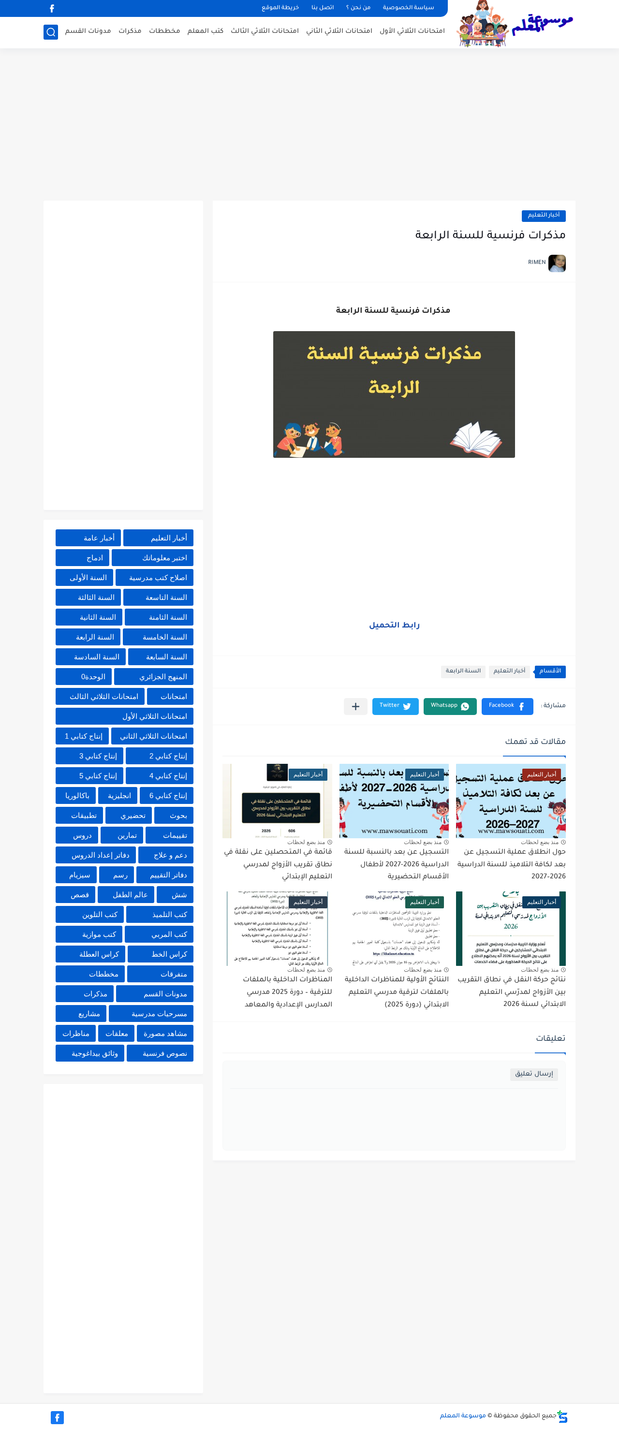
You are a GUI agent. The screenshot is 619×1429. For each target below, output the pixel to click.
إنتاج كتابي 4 (168, 776)
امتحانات (174, 696)
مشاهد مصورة (165, 1033)
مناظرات (75, 1033)
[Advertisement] (309, 125)
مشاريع (89, 1013)
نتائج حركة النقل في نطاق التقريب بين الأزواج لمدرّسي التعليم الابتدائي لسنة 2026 (511, 993)
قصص (80, 894)
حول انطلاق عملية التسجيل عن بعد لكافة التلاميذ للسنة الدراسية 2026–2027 (511, 865)
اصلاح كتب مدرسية (158, 577)
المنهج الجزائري (163, 676)
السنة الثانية (98, 617)
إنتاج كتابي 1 (84, 736)
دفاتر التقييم (168, 875)
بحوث (178, 815)
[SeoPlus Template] (562, 1416)
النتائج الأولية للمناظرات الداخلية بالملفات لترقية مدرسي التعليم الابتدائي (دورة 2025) (397, 993)
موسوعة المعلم (463, 1416)
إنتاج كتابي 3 (98, 756)
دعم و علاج (170, 855)
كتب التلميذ (169, 914)
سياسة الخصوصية (408, 8)
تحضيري (133, 815)
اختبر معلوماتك (164, 558)
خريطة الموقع (280, 8)
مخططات (164, 31)
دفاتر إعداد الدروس (101, 855)
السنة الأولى (88, 577)
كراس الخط (169, 954)
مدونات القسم (88, 31)
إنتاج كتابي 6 (168, 795)
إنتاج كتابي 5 (98, 776)
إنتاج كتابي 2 (168, 756)
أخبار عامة (99, 538)
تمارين (127, 835)
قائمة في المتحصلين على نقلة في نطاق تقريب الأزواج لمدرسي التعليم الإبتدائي (278, 865)
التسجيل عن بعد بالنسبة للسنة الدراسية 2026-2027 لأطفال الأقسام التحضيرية (396, 865)
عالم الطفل (130, 894)
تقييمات (175, 835)
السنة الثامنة (168, 617)
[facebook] (52, 8)
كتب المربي (169, 934)
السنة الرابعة (463, 672)
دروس (82, 835)
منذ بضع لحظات (540, 842)
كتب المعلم (205, 31)
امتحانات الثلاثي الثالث (265, 31)
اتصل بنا (322, 8)
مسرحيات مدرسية (159, 1013)
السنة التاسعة (166, 597)
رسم (120, 875)
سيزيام (79, 875)
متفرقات (174, 974)
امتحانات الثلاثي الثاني (339, 31)
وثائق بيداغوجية (95, 1053)
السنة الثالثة (96, 597)
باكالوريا (77, 795)
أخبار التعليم (544, 216)
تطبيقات (84, 815)
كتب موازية (99, 934)
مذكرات (130, 31)
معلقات (116, 1033)
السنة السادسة (96, 657)
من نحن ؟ (358, 8)
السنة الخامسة (165, 637)
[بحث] (51, 32)
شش (179, 894)
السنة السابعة (166, 657)
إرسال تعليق (534, 1074)
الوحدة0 (93, 676)
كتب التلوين (100, 914)
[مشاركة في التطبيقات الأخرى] (356, 706)
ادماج (95, 558)
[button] (507, 706)
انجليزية (119, 795)
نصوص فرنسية (165, 1053)
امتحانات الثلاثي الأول (412, 31)
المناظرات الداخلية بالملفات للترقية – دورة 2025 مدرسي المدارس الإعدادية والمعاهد (287, 993)
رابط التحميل (394, 626)
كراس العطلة (99, 954)
